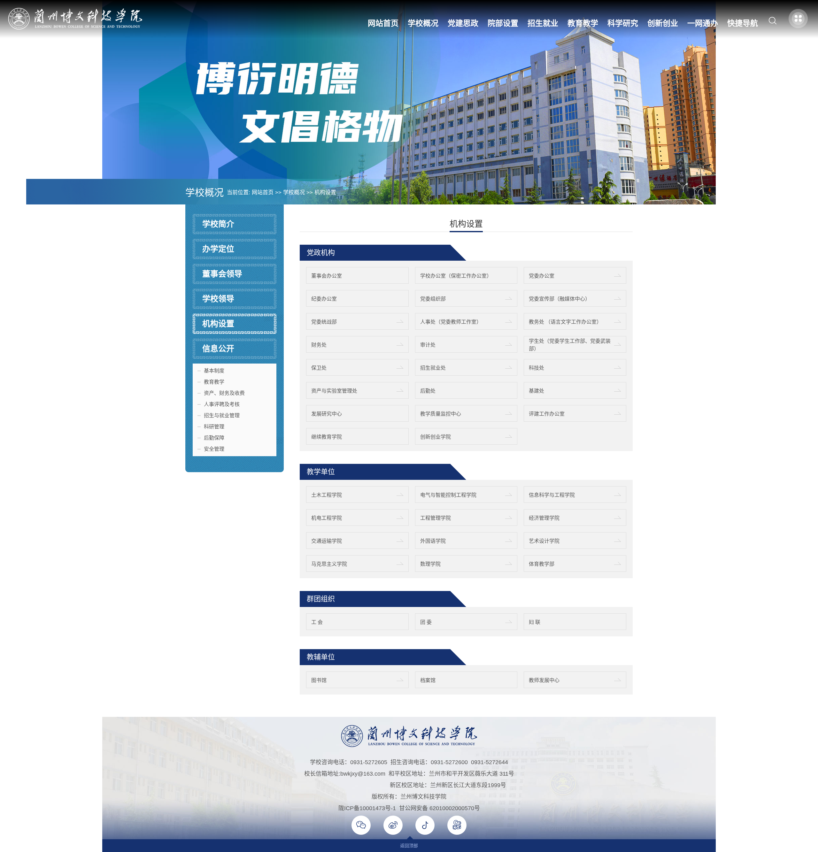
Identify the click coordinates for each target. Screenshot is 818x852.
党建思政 (463, 23)
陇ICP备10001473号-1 (367, 808)
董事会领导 (222, 273)
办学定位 (218, 248)
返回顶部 (409, 845)
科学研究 (622, 23)
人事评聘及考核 (222, 404)
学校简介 (218, 223)
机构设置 (325, 192)
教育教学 (582, 23)
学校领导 (218, 298)
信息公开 (218, 348)
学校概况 (423, 23)
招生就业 (543, 23)
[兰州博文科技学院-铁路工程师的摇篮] (75, 28)
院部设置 (503, 23)
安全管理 (214, 449)
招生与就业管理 (222, 415)
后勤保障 (214, 438)
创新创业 (662, 23)
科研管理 (214, 426)
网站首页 (383, 23)
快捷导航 (742, 23)
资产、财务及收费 (224, 393)
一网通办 (702, 23)
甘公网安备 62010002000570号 (439, 808)
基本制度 (214, 370)
